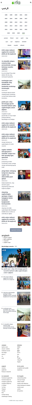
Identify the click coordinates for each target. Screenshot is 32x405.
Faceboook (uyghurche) (7, 377)
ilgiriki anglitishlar (7, 239)
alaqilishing (19, 369)
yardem (19, 389)
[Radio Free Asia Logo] (16, 2)
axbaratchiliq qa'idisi (21, 377)
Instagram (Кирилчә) (6, 383)
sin (2, 356)
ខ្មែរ (17, 356)
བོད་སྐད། (18, 358)
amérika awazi (20, 387)
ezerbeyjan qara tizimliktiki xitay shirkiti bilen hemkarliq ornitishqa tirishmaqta (8, 84)
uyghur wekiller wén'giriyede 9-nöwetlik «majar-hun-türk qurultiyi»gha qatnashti (9, 153)
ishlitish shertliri (20, 381)
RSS (3, 392)
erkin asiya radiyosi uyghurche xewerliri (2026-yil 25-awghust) (9, 125)
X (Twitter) (4, 385)
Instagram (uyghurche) (7, 381)
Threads (3, 390)
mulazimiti (5, 240)
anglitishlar (4, 369)
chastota (4, 368)
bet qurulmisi (20, 390)
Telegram (4, 389)
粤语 (18, 348)
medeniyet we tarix (6, 350)
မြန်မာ (18, 350)
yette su (3, 354)
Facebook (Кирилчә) (6, 379)
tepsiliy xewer (5, 347)
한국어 (18, 352)
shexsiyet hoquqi (21, 379)
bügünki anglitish (7, 237)
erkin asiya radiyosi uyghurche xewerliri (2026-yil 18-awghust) (9, 219)
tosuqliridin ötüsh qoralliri (22, 368)
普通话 (18, 347)
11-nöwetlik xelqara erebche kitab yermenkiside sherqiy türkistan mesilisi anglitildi (9, 65)
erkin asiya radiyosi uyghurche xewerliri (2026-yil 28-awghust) (9, 52)
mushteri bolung (5, 394)
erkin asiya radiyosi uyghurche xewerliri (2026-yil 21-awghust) (9, 136)
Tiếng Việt (19, 360)
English (19, 361)
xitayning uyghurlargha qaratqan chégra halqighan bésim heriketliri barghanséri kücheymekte (7, 198)
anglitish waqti (6, 242)
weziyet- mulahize (6, 348)
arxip (3, 358)
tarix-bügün (4, 352)
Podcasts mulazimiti (6, 371)
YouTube (4, 387)
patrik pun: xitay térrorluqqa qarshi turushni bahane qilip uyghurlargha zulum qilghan (9, 105)
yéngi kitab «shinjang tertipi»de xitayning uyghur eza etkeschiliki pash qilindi (9, 175)
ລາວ (18, 354)
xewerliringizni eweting (7, 396)
